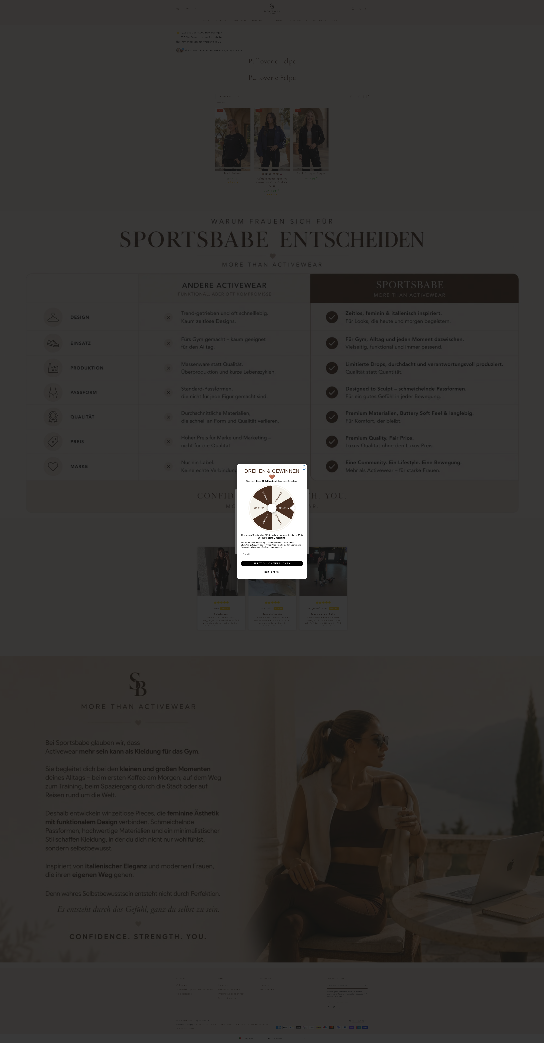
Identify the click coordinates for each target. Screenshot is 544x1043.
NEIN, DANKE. (272, 572)
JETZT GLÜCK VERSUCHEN (272, 563)
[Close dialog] (304, 467)
